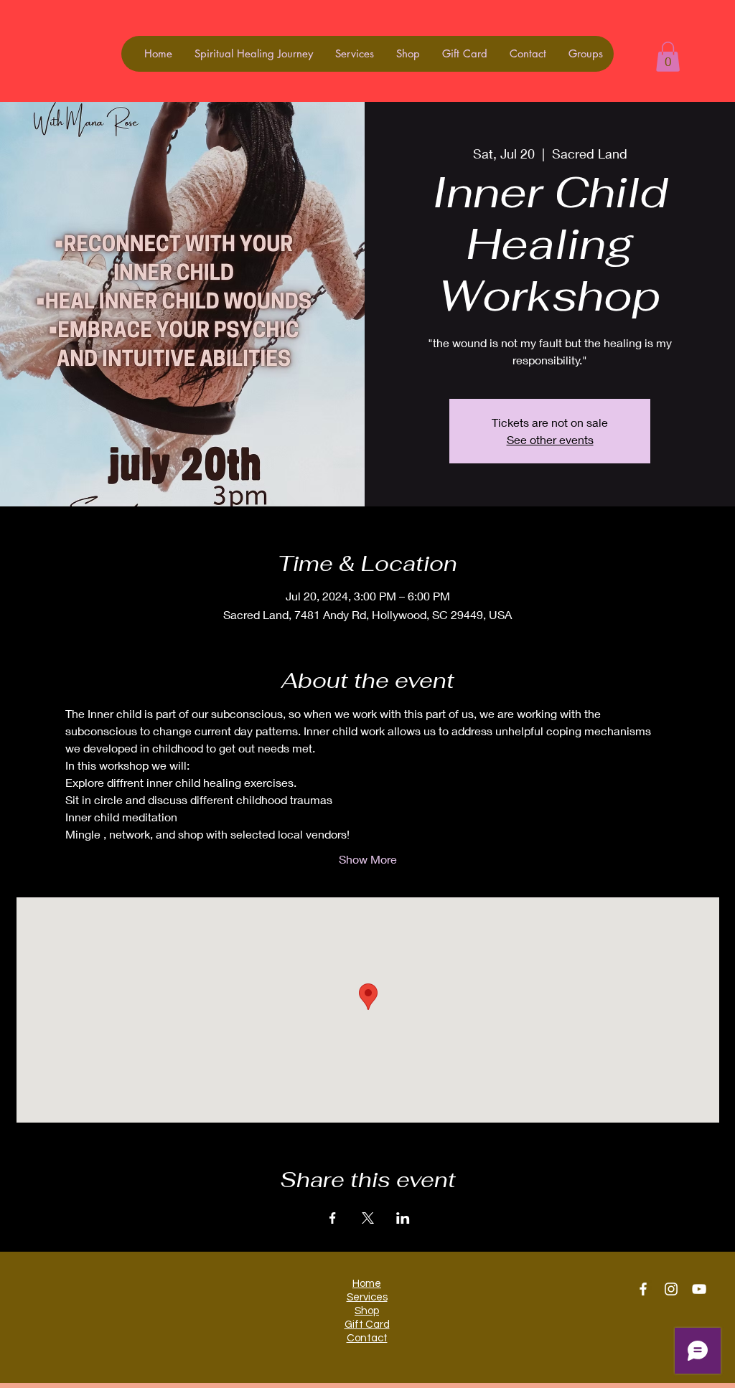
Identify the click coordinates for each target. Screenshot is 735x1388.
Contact (367, 1338)
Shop (367, 1311)
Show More (368, 859)
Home (366, 1283)
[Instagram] (671, 1289)
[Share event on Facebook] (333, 1218)
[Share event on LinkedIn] (403, 1218)
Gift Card (367, 1324)
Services (367, 1297)
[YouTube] (699, 1289)
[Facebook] (643, 1289)
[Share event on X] (368, 1218)
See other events (550, 439)
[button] (667, 57)
